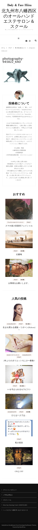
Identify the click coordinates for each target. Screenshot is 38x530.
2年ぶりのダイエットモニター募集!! (19, 360)
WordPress (22, 527)
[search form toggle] (36, 41)
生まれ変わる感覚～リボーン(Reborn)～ (19, 328)
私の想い (28, 324)
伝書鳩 (19, 254)
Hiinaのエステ (11, 324)
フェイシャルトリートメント (15, 222)
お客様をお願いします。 (19, 283)
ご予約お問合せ (8, 495)
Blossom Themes (31, 525)
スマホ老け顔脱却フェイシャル (19, 225)
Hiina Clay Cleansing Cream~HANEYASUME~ (15, 505)
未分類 (22, 251)
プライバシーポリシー (10, 490)
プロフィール (7, 500)
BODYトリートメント (13, 355)
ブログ (10, 48)
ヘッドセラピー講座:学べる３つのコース (15, 510)
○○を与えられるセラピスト (19, 389)
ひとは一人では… (19, 415)
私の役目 (19, 442)
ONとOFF (19, 471)
